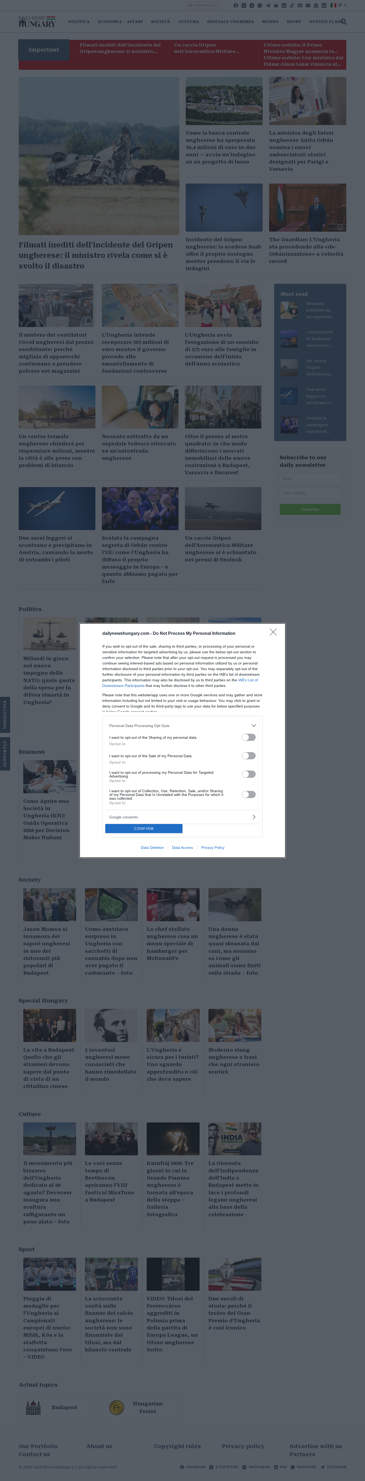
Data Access (182, 847)
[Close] (275, 634)
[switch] (249, 737)
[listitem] (182, 725)
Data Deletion (152, 847)
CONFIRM (144, 829)
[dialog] (182, 740)
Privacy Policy (212, 847)
